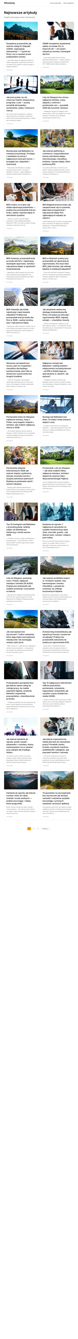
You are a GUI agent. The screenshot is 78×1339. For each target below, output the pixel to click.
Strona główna (68, 3)
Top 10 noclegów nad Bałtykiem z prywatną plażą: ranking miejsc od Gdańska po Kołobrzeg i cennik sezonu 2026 (20, 529)
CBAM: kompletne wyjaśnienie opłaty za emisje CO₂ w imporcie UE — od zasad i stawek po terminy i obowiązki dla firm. (56, 48)
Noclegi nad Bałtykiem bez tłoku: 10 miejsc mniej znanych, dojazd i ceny (57, 419)
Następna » (45, 828)
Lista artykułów (55, 3)
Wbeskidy (9, 3)
